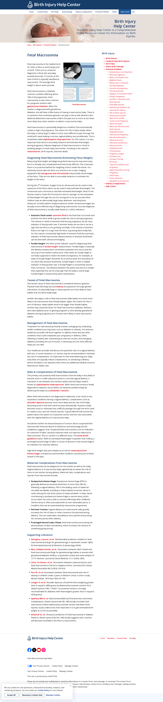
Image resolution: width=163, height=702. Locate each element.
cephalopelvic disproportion (57, 139)
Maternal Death (116, 124)
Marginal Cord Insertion (119, 181)
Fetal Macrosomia (79, 104)
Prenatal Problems (102, 12)
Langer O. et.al (38, 582)
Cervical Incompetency (119, 88)
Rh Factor (113, 162)
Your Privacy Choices (41, 666)
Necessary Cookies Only (32, 695)
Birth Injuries (37, 45)
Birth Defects (111, 58)
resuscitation (33, 151)
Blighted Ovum (116, 80)
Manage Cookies (71, 666)
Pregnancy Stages (117, 154)
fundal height (51, 246)
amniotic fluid (60, 215)
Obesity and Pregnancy (119, 134)
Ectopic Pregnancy (117, 96)
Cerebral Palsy (42, 12)
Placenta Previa (116, 145)
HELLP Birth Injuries (118, 113)
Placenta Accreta (116, 140)
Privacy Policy (122, 638)
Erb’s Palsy (55, 12)
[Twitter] (34, 650)
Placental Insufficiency (118, 143)
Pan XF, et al (37, 572)
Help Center (125, 12)
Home (31, 12)
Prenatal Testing (116, 159)
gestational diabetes (37, 106)
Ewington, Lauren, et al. (42, 539)
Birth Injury (108, 53)
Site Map (132, 638)
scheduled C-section (59, 390)
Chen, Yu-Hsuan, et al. (41, 562)
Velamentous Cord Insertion (121, 72)
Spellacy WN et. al (39, 598)
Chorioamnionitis (117, 91)
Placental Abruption (118, 137)
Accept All (11, 695)
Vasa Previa (114, 175)
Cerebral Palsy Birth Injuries (117, 61)
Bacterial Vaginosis (117, 75)
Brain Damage (67, 12)
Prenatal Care (115, 156)
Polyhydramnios (116, 148)
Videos (114, 12)
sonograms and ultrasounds (55, 173)
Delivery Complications (84, 12)
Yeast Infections (116, 178)
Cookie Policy (57, 666)
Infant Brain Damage (115, 66)
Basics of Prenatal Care (119, 77)
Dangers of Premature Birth (121, 94)
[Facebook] (29, 650)
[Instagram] (44, 650)
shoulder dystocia (36, 402)
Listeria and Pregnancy (119, 121)
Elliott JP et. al (38, 614)
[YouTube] (39, 650)
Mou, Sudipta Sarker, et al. (44, 549)
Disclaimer (111, 638)
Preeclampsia (115, 151)
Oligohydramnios (116, 132)
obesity (59, 286)
